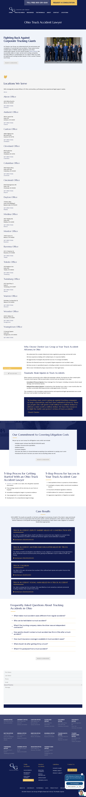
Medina (6, 209)
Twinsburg (6, 274)
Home (10, 12)
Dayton (6, 192)
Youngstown (7, 322)
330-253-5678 (13, 373)
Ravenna (6, 242)
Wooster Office (11, 311)
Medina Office (11, 214)
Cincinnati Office (12, 180)
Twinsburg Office (12, 279)
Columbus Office (12, 163)
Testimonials (40, 12)
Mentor (6, 226)
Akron (5, 92)
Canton (6, 124)
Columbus (6, 158)
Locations (64, 12)
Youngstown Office (13, 326)
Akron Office (10, 96)
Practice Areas (20, 12)
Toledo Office (10, 262)
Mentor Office (11, 231)
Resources (30, 12)
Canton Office (10, 129)
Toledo (5, 257)
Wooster (6, 307)
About (49, 12)
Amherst (6, 107)
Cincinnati (6, 175)
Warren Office (10, 296)
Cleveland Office (12, 146)
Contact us (10, 483)
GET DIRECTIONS (8, 106)
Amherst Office (11, 112)
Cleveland (6, 141)
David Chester (33, 51)
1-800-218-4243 (72, 770)
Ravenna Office (11, 246)
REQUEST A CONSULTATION (64, 3)
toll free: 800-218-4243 (37, 3)
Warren (6, 291)
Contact (56, 12)
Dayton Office (10, 197)
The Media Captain (59, 791)
